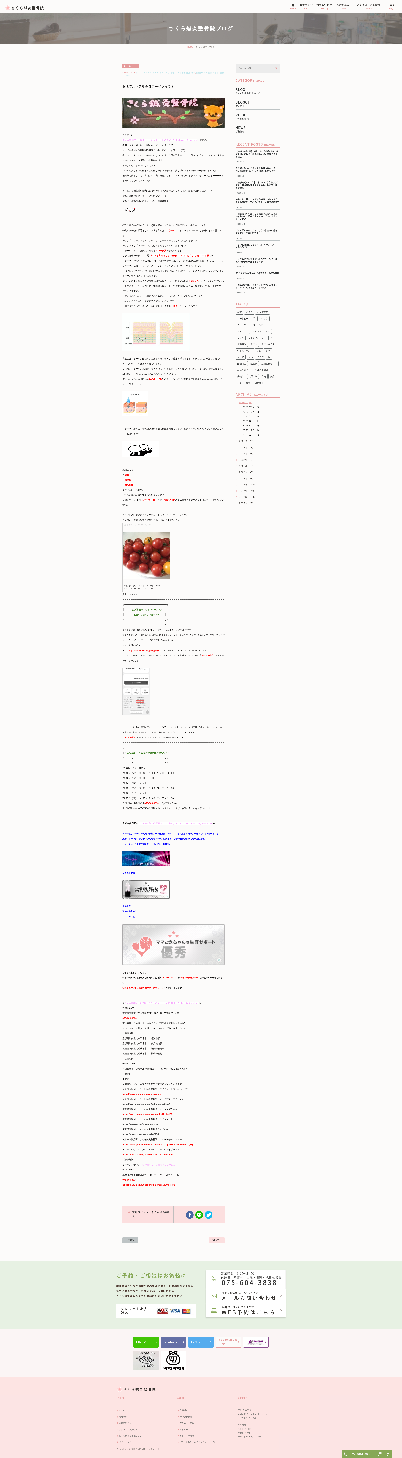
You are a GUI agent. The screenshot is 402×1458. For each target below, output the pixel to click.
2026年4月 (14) (251, 421)
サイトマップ (125, 1442)
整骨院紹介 (124, 1417)
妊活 (268, 351)
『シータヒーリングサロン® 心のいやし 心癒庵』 (146, 844)
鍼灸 (248, 383)
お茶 (239, 312)
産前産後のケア (201, 73)
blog (129, 66)
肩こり (253, 376)
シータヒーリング (142, 73)
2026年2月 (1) (250, 430)
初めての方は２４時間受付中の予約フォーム (142, 988)
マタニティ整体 (129, 916)
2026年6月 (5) (250, 412)
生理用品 (241, 364)
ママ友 (167, 73)
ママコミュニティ (261, 331)
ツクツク (153, 73)
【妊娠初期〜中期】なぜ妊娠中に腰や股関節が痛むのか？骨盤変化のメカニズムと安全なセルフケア (257, 216)
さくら (249, 312)
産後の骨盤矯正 (129, 873)
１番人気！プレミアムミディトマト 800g (142, 586)
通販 (239, 383)
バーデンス (258, 325)
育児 (263, 376)
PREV (131, 1240)
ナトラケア (161, 73)
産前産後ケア (190, 73)
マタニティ (242, 331)
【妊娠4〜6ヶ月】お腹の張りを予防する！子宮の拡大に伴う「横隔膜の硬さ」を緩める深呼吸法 (257, 154)
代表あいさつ (125, 1423)
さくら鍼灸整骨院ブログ (130, 1436)
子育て (178, 73)
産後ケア (211, 73)
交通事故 (241, 344)
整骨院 (260, 357)
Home (122, 1410)
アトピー (184, 1430)
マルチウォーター (257, 338)
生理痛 (253, 364)
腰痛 (272, 376)
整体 (183, 73)
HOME (190, 47)
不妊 (272, 338)
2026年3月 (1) (250, 426)
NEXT (215, 1240)
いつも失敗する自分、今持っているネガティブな (196, 833)
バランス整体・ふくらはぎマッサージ (197, 1442)
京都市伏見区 (268, 344)
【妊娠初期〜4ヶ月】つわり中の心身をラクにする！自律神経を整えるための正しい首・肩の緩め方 (257, 185)
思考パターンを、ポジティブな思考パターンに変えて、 (148, 838)
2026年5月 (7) (250, 416)
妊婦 (259, 351)
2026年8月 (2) (250, 407)
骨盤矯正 (128, 75)
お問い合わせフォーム (190, 977)
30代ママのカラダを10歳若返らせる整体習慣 (257, 273)
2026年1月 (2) (250, 435)
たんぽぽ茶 (262, 312)
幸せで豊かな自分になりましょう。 (190, 838)
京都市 (173, 73)
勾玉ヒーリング (245, 351)
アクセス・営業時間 (128, 1430)
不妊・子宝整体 (129, 911)
